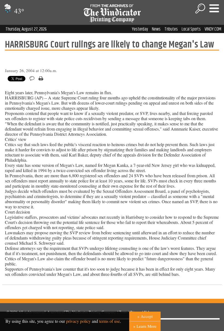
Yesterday (140, 29)
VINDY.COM (213, 29)
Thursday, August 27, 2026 (26, 29)
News (156, 29)
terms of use (109, 321)
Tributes (171, 29)
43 (18, 10)
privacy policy (78, 321)
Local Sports (191, 29)
